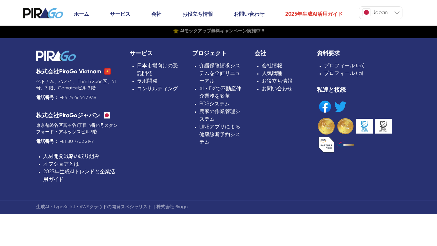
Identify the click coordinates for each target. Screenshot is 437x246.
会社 (156, 14)
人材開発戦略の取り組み (71, 156)
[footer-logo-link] (56, 56)
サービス (120, 14)
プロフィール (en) (344, 66)
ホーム (81, 14)
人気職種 (272, 73)
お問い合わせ (249, 14)
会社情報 (272, 66)
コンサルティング (157, 89)
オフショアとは (61, 164)
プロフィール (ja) (343, 73)
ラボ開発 (147, 81)
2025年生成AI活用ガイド (314, 14)
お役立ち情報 (197, 14)
